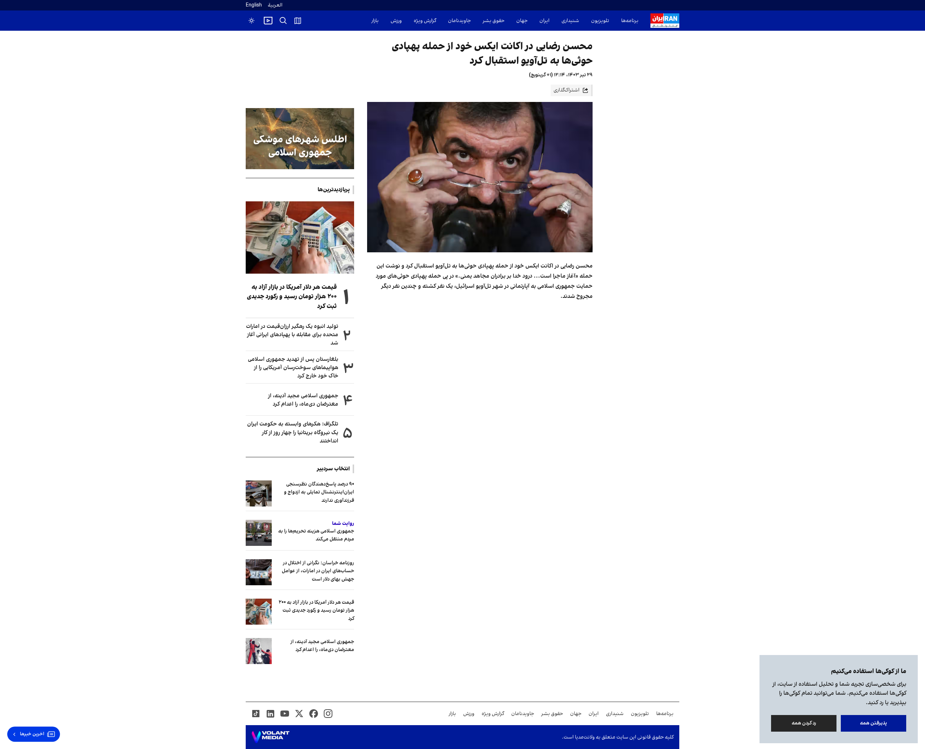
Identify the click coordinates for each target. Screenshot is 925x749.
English (254, 5)
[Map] (297, 20)
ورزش (396, 21)
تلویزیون (600, 21)
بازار (375, 21)
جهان (522, 21)
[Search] (283, 20)
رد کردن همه (804, 723)
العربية (275, 5)
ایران (544, 21)
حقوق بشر (493, 21)
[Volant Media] (270, 737)
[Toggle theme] (251, 20)
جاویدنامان (459, 21)
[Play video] (268, 20)
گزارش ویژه (425, 21)
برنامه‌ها (629, 21)
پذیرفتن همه (873, 723)
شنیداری (570, 21)
